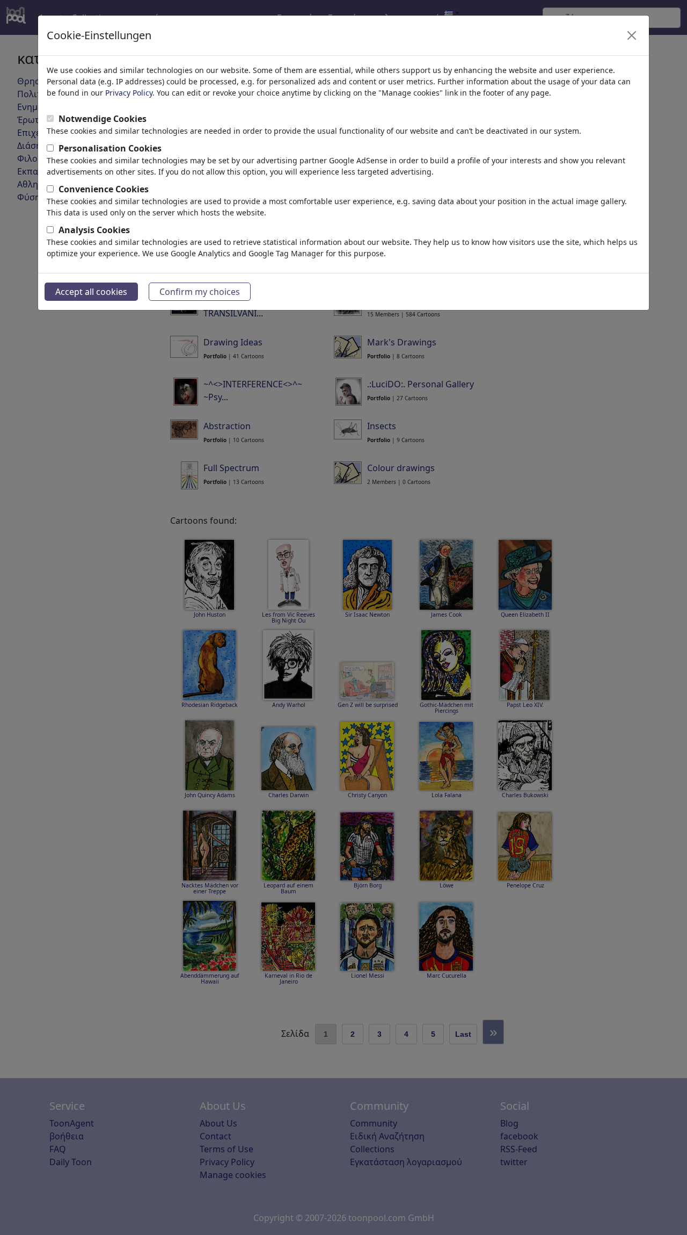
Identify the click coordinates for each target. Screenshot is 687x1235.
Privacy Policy (128, 93)
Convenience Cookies (104, 189)
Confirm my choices (199, 292)
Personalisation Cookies (110, 148)
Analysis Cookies (94, 230)
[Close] (631, 35)
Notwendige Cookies (103, 119)
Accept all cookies (91, 292)
